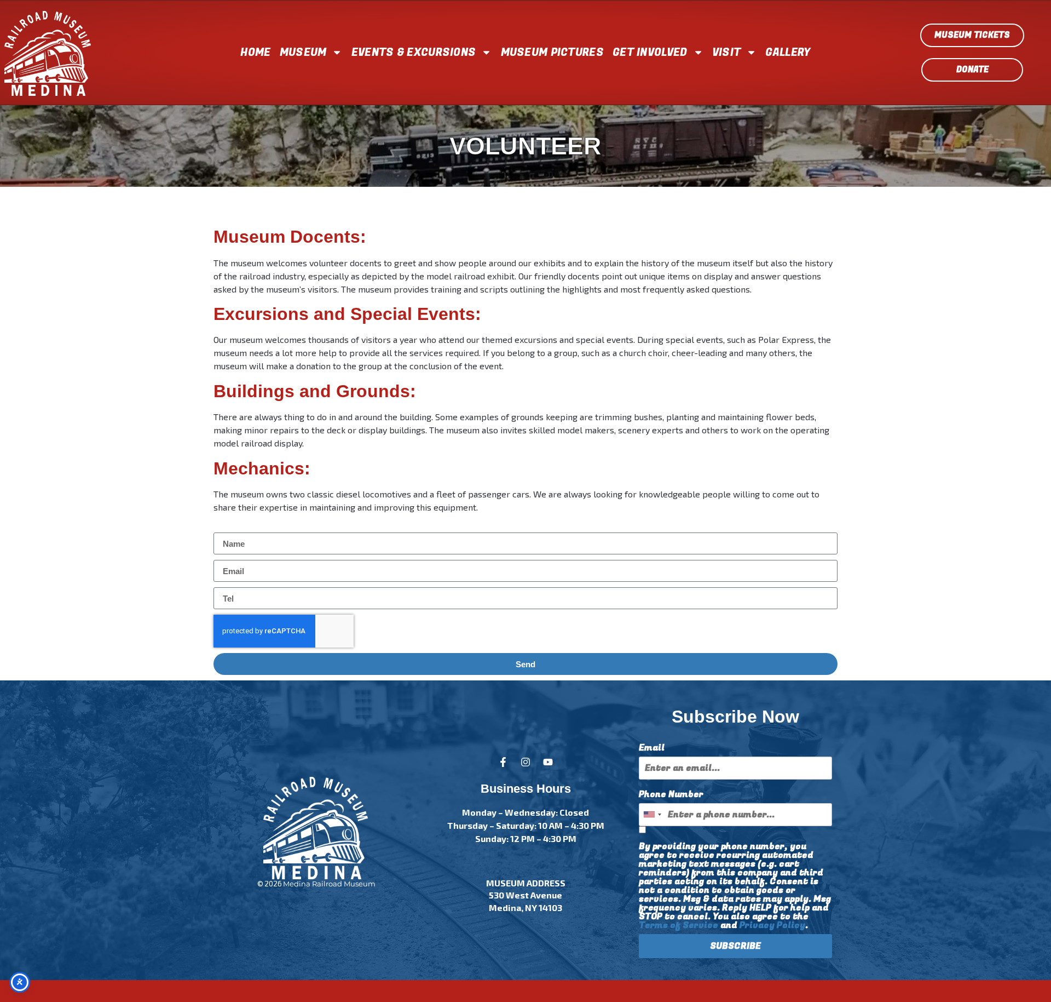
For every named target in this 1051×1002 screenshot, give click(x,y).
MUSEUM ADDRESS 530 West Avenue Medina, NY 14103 (525, 895)
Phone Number (671, 794)
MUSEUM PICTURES (552, 52)
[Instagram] (525, 762)
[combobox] (652, 815)
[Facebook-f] (503, 762)
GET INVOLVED (650, 52)
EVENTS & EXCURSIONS (413, 52)
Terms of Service (678, 925)
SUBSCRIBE (735, 946)
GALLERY (787, 52)
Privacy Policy (772, 925)
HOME (255, 52)
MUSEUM (303, 52)
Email (652, 747)
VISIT (726, 52)
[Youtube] (548, 762)
